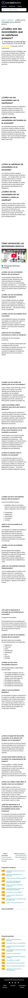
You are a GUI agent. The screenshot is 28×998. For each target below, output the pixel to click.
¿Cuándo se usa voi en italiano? (14, 892)
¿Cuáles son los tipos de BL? (13, 953)
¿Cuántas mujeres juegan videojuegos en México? (15, 957)
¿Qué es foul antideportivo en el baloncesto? (14, 875)
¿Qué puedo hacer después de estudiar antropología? (16, 950)
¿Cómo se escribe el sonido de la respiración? (14, 885)
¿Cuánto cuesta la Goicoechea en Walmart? (14, 896)
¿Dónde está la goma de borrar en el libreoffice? (15, 871)
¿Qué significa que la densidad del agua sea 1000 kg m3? (16, 899)
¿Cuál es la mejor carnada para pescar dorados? (7, 859)
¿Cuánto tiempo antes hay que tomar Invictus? (15, 946)
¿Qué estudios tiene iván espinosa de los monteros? (20, 857)
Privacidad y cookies (22, 986)
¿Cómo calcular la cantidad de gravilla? (16, 878)
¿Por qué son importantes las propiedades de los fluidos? (13, 881)
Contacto (12, 985)
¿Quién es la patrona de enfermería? (15, 966)
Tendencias (12, 6)
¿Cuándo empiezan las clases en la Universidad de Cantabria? (15, 889)
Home (3, 20)
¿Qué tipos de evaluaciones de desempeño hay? (14, 969)
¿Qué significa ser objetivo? (13, 960)
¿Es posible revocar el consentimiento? (16, 943)
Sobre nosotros (4, 986)
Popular (19, 6)
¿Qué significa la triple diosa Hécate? (15, 963)
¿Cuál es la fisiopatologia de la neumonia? (13, 940)
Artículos (4, 6)
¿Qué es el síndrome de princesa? (14, 902)
